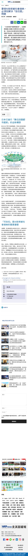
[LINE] (21, 22)
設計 (10, 516)
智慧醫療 (4, 511)
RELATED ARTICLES (8, 320)
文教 (3, 386)
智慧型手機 (8, 509)
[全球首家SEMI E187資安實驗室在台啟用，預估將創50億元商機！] (5, 326)
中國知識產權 (5, 502)
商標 (14, 505)
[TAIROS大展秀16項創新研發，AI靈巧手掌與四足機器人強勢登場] (5, 333)
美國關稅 (13, 514)
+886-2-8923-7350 (9, 532)
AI (2, 498)
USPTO (12, 500)
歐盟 (9, 511)
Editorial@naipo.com (10, 533)
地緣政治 (4, 507)
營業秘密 (17, 511)
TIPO (7, 500)
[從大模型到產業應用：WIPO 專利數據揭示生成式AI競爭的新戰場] (5, 377)
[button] (2, 2)
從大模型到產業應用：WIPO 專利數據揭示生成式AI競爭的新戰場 (17, 377)
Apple (5, 498)
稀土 (9, 514)
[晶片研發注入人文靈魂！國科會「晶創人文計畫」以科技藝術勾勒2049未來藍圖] (5, 347)
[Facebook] (11, 22)
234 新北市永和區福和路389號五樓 (13, 535)
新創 (3, 509)
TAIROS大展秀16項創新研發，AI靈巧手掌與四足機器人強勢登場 (17, 333)
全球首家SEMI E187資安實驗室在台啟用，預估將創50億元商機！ (17, 326)
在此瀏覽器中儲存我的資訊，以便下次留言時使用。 (13, 416)
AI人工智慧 (4, 335)
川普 (23, 507)
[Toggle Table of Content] (7, 114)
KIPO (3, 500)
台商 (11, 505)
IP (23, 498)
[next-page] (5, 390)
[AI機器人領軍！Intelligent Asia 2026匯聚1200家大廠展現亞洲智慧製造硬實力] (5, 340)
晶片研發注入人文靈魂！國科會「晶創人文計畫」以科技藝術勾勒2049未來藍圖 (17, 347)
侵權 (17, 502)
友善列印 (6, 307)
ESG (17, 498)
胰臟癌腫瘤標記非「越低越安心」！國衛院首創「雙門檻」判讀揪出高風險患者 (17, 354)
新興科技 (7, 5)
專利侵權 (13, 507)
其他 (3, 328)
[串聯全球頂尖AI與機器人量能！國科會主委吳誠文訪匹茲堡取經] (5, 361)
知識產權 (4, 514)
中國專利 (21, 500)
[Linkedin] (18, 22)
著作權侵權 (5, 516)
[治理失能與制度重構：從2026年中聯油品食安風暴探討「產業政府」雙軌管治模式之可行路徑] (5, 368)
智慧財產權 (20, 509)
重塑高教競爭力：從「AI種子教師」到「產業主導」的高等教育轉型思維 (17, 384)
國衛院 (23, 505)
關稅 (19, 516)
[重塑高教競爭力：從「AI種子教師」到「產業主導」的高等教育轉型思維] (5, 384)
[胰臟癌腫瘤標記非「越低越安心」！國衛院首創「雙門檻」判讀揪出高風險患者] (5, 354)
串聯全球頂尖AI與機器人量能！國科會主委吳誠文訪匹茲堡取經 (17, 362)
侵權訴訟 (21, 502)
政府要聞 (4, 370)
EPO (13, 498)
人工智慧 (12, 502)
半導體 (7, 505)
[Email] (25, 22)
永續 (12, 511)
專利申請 (19, 507)
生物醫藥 (4, 356)
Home (2, 5)
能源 (18, 514)
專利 (9, 507)
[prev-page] (2, 390)
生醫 (21, 511)
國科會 (18, 505)
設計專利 (14, 516)
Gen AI (20, 498)
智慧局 (14, 509)
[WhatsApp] (15, 22)
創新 (3, 505)
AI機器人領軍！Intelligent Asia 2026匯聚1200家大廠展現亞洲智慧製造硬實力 (17, 340)
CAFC (9, 498)
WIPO (16, 500)
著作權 (22, 514)
